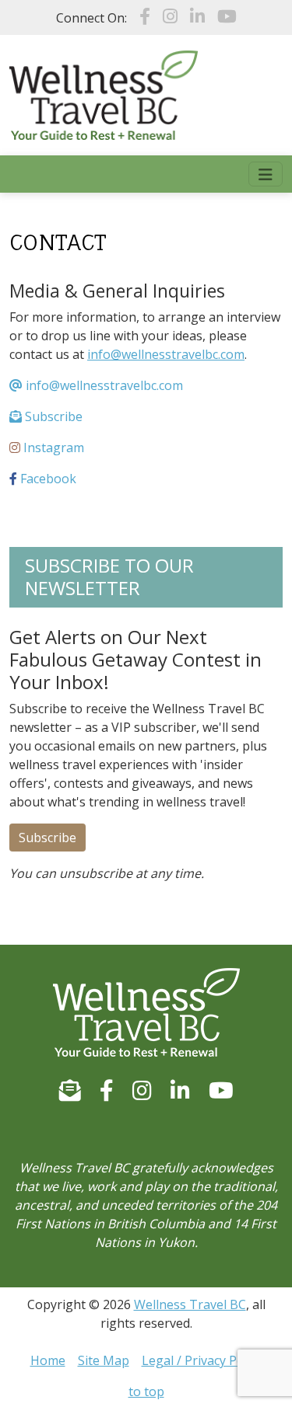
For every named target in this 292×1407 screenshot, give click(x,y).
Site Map (103, 1360)
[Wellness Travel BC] (103, 94)
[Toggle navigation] (265, 174)
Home (47, 1360)
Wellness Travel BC (190, 1304)
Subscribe (52, 416)
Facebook (46, 478)
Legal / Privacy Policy (202, 1360)
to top (146, 1391)
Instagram (52, 447)
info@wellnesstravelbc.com (166, 354)
